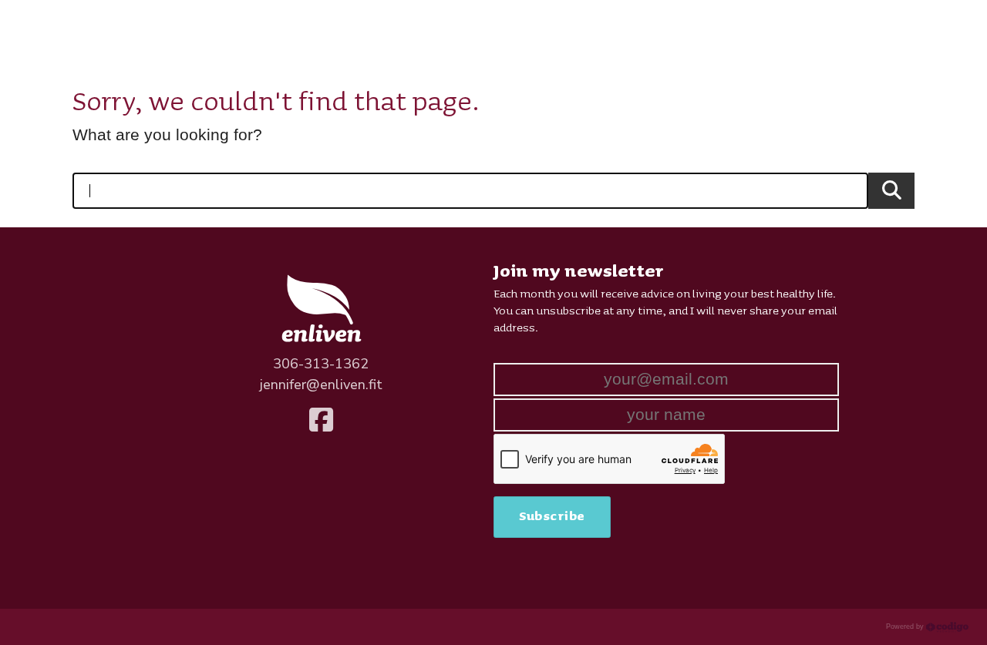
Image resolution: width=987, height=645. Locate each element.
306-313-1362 (321, 363)
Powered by (906, 626)
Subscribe (552, 516)
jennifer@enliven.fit (321, 384)
